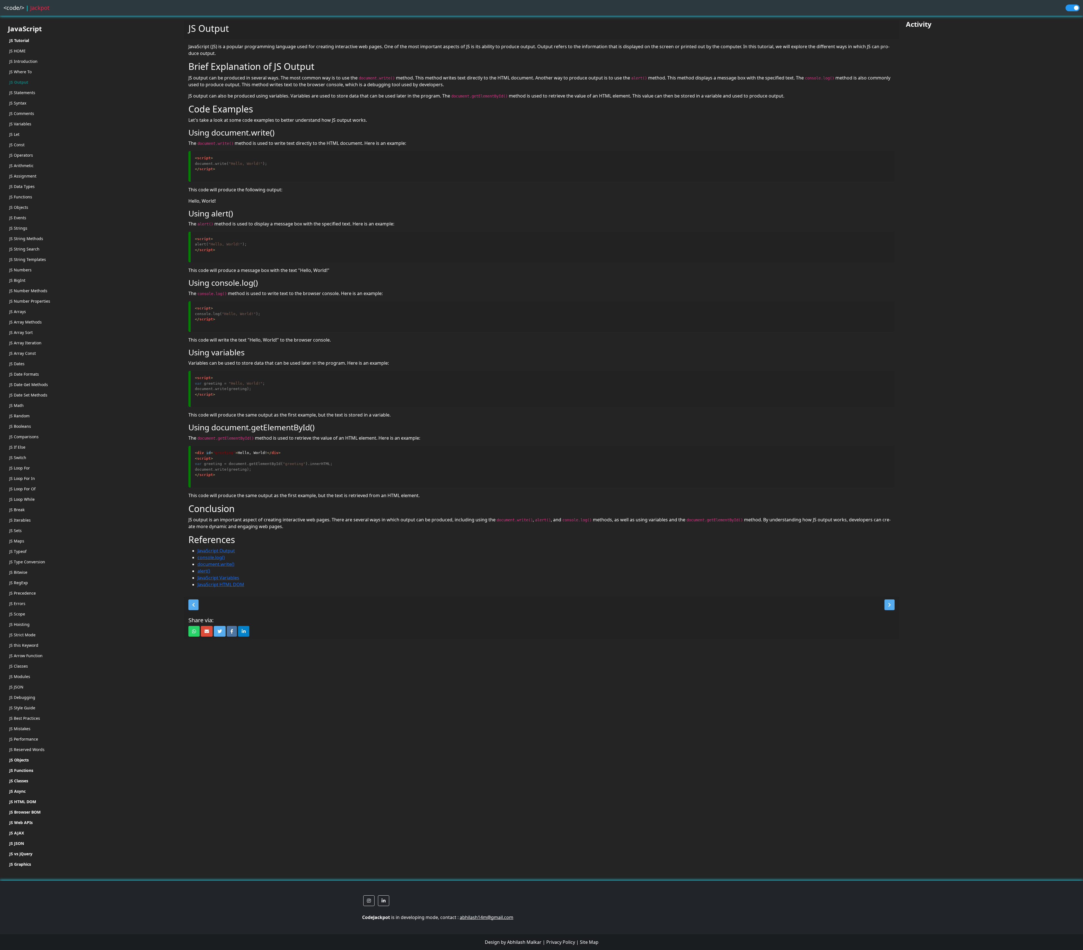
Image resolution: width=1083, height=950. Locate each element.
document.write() (215, 564)
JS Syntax (17, 103)
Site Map (589, 942)
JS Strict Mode (22, 634)
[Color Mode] (1073, 8)
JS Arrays (17, 311)
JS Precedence (22, 593)
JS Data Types (22, 186)
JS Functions (20, 197)
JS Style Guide (22, 707)
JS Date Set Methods (28, 395)
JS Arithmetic (21, 165)
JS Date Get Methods (28, 384)
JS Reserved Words (27, 749)
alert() (203, 571)
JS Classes (18, 666)
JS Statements (22, 92)
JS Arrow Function (26, 655)
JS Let (14, 134)
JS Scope (17, 614)
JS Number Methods (28, 290)
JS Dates (17, 363)
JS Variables (20, 124)
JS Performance (23, 739)
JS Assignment (22, 176)
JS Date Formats (24, 374)
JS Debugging (22, 697)
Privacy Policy (560, 942)
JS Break (17, 509)
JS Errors (17, 603)
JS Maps (16, 541)
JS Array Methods (25, 322)
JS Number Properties (29, 301)
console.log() (211, 557)
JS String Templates (27, 259)
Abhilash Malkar (524, 942)
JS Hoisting (19, 624)
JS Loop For (19, 468)
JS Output (18, 82)
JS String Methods (26, 238)
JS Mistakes (19, 728)
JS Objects (18, 207)
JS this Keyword (23, 645)
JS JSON (16, 687)
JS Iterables (20, 520)
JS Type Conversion (27, 561)
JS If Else (17, 447)
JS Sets (15, 530)
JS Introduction (23, 61)
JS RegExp (18, 582)
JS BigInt (17, 280)
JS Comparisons (24, 436)
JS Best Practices (24, 718)
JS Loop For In (22, 478)
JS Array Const (22, 353)
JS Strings (18, 228)
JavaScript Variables (218, 578)
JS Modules (19, 676)
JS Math (16, 405)
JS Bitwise (18, 572)
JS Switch (17, 457)
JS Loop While (22, 499)
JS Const (17, 144)
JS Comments (21, 113)
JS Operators (21, 155)
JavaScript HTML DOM (220, 584)
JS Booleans (20, 426)
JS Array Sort (21, 332)
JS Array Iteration (25, 343)
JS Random (19, 415)
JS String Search (24, 249)
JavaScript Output (216, 551)
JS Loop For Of (22, 488)
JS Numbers (20, 270)
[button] (193, 604)
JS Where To (20, 71)
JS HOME (17, 51)
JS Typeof (18, 551)
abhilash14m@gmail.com (486, 917)
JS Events (17, 217)
